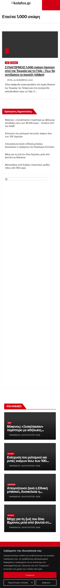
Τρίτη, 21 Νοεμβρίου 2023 (20, 80)
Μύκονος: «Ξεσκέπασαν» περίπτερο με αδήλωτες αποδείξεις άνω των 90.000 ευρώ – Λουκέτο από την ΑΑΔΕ (30, 123)
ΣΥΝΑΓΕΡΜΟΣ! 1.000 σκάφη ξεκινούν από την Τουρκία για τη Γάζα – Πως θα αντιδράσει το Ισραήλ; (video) (30, 71)
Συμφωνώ (30, 575)
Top (7, 62)
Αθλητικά (11, 484)
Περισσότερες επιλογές (18, 582)
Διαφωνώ (46, 582)
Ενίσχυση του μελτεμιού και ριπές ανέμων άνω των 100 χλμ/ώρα (27, 460)
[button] (56, 5)
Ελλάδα (11, 453)
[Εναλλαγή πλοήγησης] (52, 5)
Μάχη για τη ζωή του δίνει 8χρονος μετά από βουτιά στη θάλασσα (29, 522)
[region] (30, 567)
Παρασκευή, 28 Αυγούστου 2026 (24, 435)
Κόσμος (14, 62)
